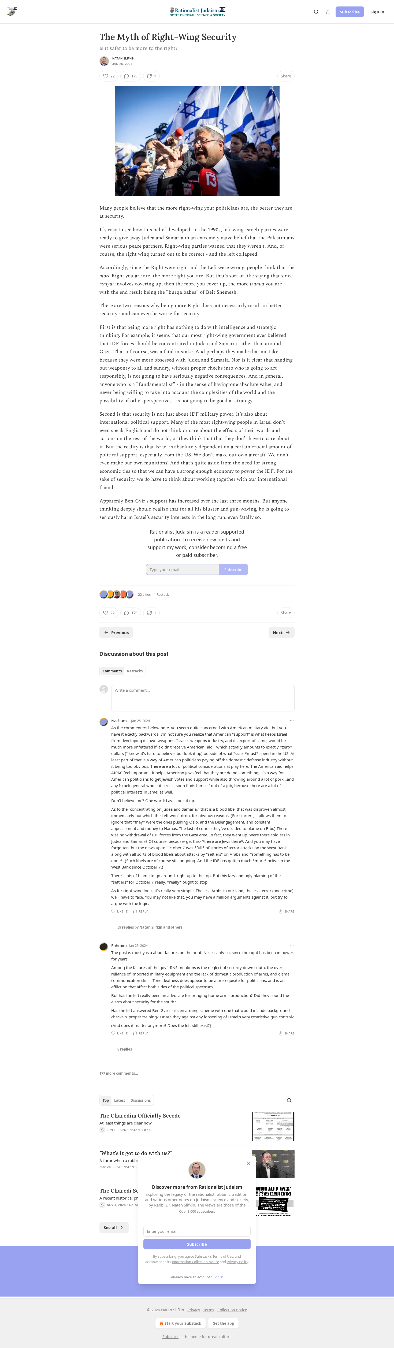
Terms (208, 1309)
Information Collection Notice (195, 1261)
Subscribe (350, 11)
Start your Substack (183, 1323)
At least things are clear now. (126, 1123)
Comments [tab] (112, 671)
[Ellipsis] (292, 720)
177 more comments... (118, 1073)
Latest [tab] (119, 1100)
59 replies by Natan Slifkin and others (149, 927)
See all (110, 1227)
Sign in (377, 11)
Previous (120, 632)
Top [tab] (106, 1100)
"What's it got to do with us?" (135, 1153)
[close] (248, 1163)
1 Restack (161, 594)
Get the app (223, 1323)
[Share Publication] (328, 11)
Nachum (119, 720)
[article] (197, 1126)
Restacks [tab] (135, 671)
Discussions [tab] (141, 1100)
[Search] (316, 11)
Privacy (193, 1309)
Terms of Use (223, 1256)
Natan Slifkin (123, 58)
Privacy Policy (237, 1261)
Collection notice (232, 1309)
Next (278, 632)
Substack (170, 1336)
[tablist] (122, 671)
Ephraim (119, 945)
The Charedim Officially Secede (140, 1115)
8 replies (124, 1049)
